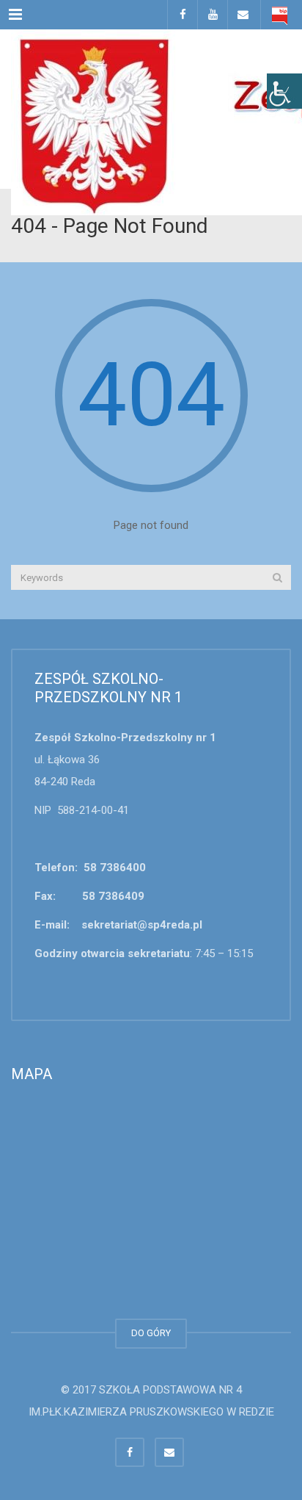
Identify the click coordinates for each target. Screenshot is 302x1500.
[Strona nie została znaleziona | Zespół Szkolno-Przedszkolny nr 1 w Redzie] (151, 66)
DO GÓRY (151, 1332)
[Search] (277, 577)
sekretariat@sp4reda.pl (141, 924)
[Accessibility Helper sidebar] (284, 91)
